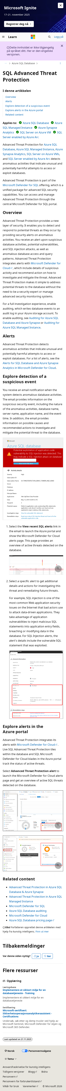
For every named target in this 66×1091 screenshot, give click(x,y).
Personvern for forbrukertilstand (21, 1081)
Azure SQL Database (23, 63)
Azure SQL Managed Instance (35, 149)
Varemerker (29, 1086)
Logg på (58, 36)
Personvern (9, 1076)
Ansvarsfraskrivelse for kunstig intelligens (26, 1067)
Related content (14, 114)
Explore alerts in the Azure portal (24, 110)
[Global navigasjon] (3, 37)
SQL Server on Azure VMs (43, 154)
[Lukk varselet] (60, 5)
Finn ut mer (42, 931)
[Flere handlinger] (60, 63)
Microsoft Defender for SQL (20, 185)
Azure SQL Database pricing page (30, 920)
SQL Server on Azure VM (35, 132)
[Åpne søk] (49, 37)
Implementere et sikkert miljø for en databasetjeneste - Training (24, 991)
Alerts (8, 101)
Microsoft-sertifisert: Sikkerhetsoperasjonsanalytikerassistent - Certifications (27, 1013)
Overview (10, 96)
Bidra (44, 1071)
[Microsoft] (33, 37)
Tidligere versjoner (13, 1071)
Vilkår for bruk (11, 1086)
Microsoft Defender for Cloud (36, 744)
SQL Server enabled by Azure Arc (29, 159)
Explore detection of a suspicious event (27, 105)
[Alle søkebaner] (6, 63)
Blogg (31, 1071)
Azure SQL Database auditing (28, 911)
